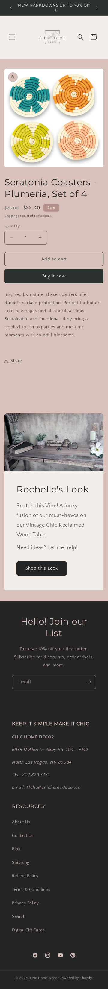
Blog (16, 849)
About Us (21, 822)
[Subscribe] (89, 682)
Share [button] (16, 360)
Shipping (10, 216)
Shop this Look (42, 568)
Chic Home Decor (44, 978)
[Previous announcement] (11, 7)
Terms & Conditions (31, 889)
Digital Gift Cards (28, 930)
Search (19, 916)
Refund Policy (25, 876)
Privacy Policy (25, 903)
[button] (12, 37)
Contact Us (23, 835)
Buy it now (54, 276)
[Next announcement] (97, 7)
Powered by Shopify (76, 978)
